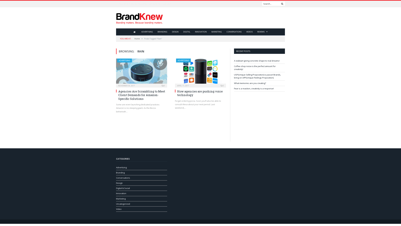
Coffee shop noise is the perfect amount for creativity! (143, 4)
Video (119, 209)
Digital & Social (123, 188)
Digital (186, 31)
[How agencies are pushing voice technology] (200, 72)
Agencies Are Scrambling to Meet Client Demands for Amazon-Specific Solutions (141, 95)
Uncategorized (123, 203)
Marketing (216, 31)
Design (175, 31)
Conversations (234, 31)
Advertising (147, 31)
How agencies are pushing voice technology (200, 93)
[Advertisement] (228, 18)
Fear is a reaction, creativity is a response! (254, 88)
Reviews (261, 31)
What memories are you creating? (250, 83)
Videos (249, 31)
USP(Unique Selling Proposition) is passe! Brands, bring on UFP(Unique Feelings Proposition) (257, 76)
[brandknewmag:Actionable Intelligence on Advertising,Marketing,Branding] (139, 18)
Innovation (201, 31)
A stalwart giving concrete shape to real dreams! (257, 60)
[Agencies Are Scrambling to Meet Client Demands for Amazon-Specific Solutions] (141, 72)
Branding (162, 31)
